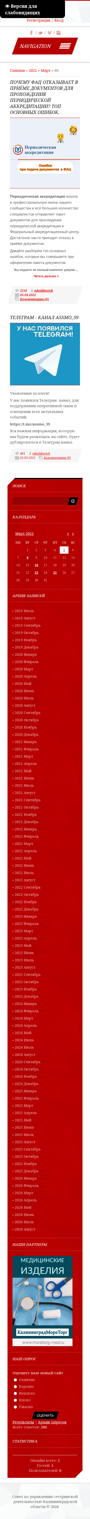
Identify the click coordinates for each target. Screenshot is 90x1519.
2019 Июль (24, 610)
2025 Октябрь (27, 1156)
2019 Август (25, 618)
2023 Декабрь (26, 996)
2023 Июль (24, 960)
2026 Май (23, 1207)
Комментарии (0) (34, 299)
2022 (33, 70)
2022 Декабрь (26, 909)
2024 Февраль (27, 1010)
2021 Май (23, 770)
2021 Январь (26, 741)
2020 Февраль (27, 661)
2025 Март (24, 1105)
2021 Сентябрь (27, 800)
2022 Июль (24, 872)
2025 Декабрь (26, 1171)
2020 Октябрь (27, 719)
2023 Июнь (24, 952)
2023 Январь (26, 916)
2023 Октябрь (27, 981)
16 (36, 565)
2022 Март (24, 843)
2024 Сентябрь (27, 1061)
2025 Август (25, 1141)
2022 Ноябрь (26, 901)
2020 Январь (26, 654)
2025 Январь (26, 1091)
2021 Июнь (24, 778)
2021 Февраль (27, 749)
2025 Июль (24, 1134)
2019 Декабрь (26, 647)
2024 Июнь (24, 1040)
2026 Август (25, 1229)
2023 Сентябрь (27, 974)
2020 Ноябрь (26, 727)
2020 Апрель (26, 676)
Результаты (23, 1421)
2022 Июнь (24, 865)
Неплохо (27, 1393)
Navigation (35, 46)
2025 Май (23, 1120)
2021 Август (25, 792)
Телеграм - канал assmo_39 (44, 317)
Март (45, 70)
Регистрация (38, 20)
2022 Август (25, 880)
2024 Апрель (26, 1025)
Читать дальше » (46, 276)
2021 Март (24, 756)
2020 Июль (24, 698)
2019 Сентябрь (27, 625)
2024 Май (23, 1032)
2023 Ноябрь (26, 989)
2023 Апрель (26, 938)
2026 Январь (26, 1178)
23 (36, 572)
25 (55, 572)
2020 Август (25, 705)
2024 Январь (26, 1003)
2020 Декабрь (26, 734)
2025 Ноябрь (26, 1163)
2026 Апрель (26, 1200)
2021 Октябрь (27, 807)
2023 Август (25, 967)
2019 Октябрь (27, 632)
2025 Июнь (24, 1127)
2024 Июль (24, 1047)
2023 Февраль (27, 923)
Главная (17, 70)
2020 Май (23, 683)
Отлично (27, 1379)
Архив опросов (52, 1421)
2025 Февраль (27, 1098)
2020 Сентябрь (27, 712)
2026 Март (24, 1192)
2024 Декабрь (26, 1083)
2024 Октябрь (27, 1069)
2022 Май (23, 858)
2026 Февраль (27, 1185)
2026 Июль (24, 1221)
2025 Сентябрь (27, 1149)
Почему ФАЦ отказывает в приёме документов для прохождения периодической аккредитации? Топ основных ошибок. (44, 97)
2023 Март (24, 930)
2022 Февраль (27, 836)
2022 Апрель (26, 850)
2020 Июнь (24, 690)
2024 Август (25, 1054)
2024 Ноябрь (26, 1076)
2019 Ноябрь (26, 639)
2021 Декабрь (26, 821)
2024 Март (24, 1018)
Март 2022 (24, 533)
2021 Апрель (26, 763)
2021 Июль (24, 785)
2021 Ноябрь (26, 814)
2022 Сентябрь (27, 887)
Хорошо (26, 1386)
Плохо (24, 1399)
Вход (59, 20)
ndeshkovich (43, 290)
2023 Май (23, 945)
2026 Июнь (24, 1214)
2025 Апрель (26, 1112)
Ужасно (26, 1406)
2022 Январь (26, 829)
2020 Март (24, 669)
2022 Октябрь (27, 894)
